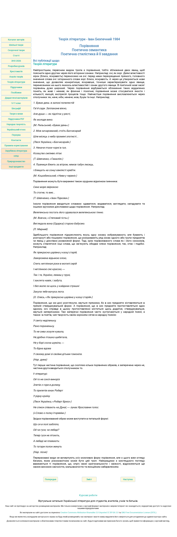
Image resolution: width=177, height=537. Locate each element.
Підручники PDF (16, 119)
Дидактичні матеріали (16, 98)
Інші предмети (16, 166)
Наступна (128, 479)
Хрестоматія (16, 71)
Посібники (16, 92)
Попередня (50, 479)
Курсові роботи (88, 495)
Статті (16, 55)
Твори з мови (16, 113)
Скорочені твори (16, 50)
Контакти (16, 140)
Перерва (16, 135)
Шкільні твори (16, 45)
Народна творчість (16, 124)
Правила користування (16, 145)
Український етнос (16, 129)
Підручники (16, 87)
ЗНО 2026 (16, 61)
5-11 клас (16, 103)
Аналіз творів (16, 76)
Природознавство (16, 161)
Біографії (16, 108)
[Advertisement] (88, 18)
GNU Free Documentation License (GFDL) (139, 512)
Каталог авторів (16, 39)
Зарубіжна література (16, 150)
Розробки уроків (16, 66)
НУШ (16, 156)
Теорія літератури (16, 82)
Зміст (89, 479)
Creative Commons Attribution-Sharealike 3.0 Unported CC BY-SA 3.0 (89, 512)
